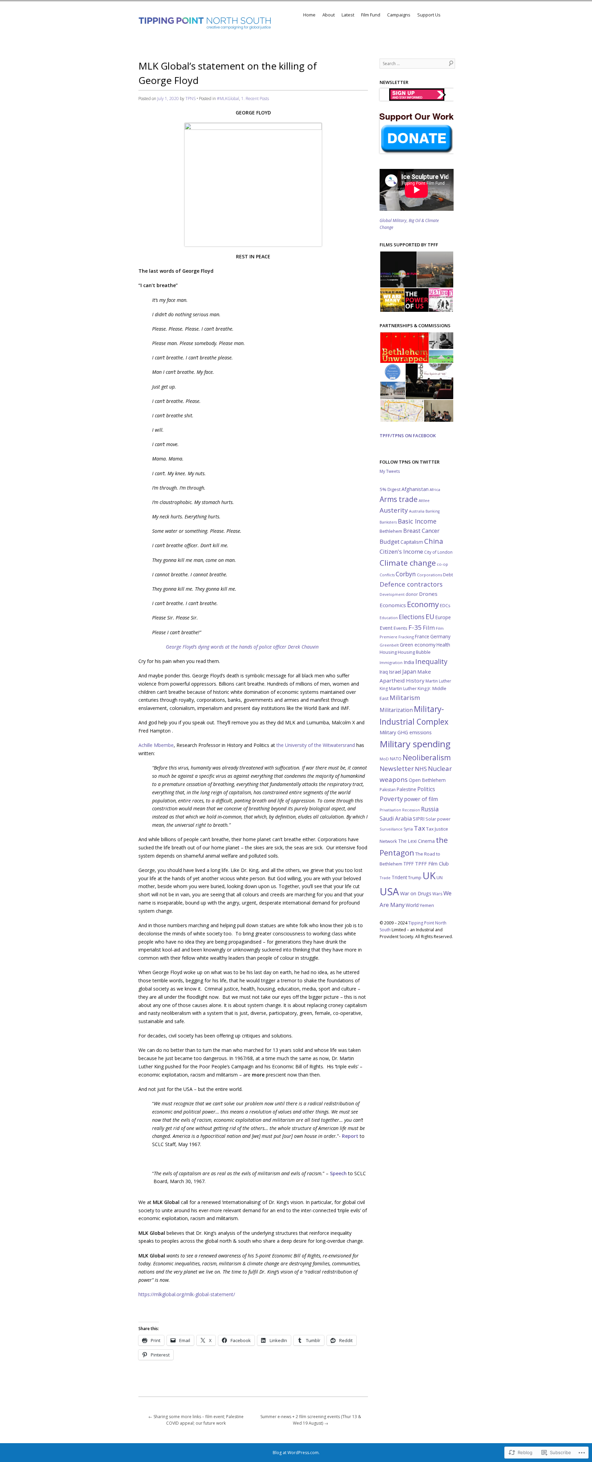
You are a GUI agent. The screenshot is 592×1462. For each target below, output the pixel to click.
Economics (393, 605)
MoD (384, 758)
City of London (438, 552)
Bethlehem (391, 531)
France (422, 636)
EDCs (445, 606)
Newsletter (397, 768)
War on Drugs (415, 893)
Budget (389, 541)
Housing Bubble (414, 652)
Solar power (438, 819)
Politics (426, 789)
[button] (398, 269)
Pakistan (388, 790)
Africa (435, 489)
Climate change (408, 562)
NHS (421, 769)
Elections (411, 617)
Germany (440, 636)
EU (430, 616)
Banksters (388, 522)
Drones (428, 593)
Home (309, 15)
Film (429, 627)
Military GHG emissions (406, 732)
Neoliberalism (427, 757)
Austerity (394, 510)
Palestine (406, 789)
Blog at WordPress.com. (296, 1452)
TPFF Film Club (432, 863)
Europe (443, 617)
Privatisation (390, 810)
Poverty (391, 798)
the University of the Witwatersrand (315, 745)
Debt (448, 575)
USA (389, 891)
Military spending (415, 744)
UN (439, 877)
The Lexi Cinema (416, 841)
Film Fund (370, 15)
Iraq (384, 671)
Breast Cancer (421, 531)
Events (400, 628)
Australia (416, 511)
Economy (423, 604)
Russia (430, 809)
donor (412, 594)
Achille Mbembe (156, 745)
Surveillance (391, 829)
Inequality (431, 661)
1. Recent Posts (255, 98)
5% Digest (390, 489)
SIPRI (418, 818)
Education (389, 617)
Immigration (391, 662)
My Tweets (390, 471)
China (433, 541)
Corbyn (406, 574)
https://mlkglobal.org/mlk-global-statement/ (186, 1294)
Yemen (427, 905)
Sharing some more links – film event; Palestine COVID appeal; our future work (196, 1420)
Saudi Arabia (396, 818)
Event (386, 627)
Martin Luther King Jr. (410, 688)
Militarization (396, 710)
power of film (421, 799)
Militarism (405, 697)
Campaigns (398, 15)
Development (392, 594)
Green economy (417, 644)
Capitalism (411, 542)
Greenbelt (389, 645)
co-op (442, 564)
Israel (395, 671)
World (412, 905)
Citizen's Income (401, 551)
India (409, 662)
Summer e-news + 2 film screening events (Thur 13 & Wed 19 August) (310, 1420)
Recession (411, 810)
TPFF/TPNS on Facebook (408, 435)
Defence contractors (411, 584)
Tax (419, 828)
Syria (408, 829)
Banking (433, 511)
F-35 (415, 627)
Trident (399, 877)
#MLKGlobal (228, 98)
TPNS (190, 98)
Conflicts (387, 575)
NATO (396, 759)
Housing (388, 652)
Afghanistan (415, 489)
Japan (409, 671)
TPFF (408, 863)
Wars (437, 894)
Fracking (406, 636)
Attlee (424, 500)
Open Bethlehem (427, 780)
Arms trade (399, 499)
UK (428, 875)
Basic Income (417, 521)
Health (443, 644)
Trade (385, 877)
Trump (414, 877)
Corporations (429, 574)
